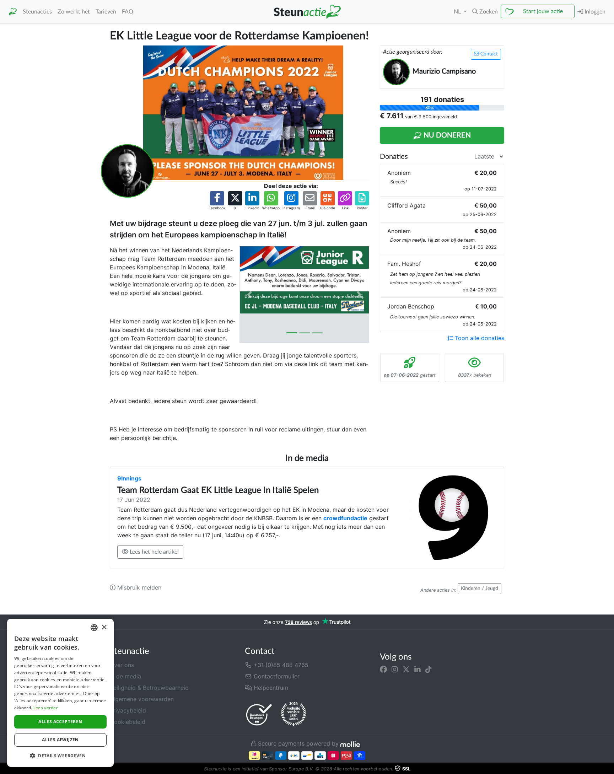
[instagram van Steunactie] (395, 669)
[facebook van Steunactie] (383, 669)
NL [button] (458, 12)
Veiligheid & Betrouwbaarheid (149, 687)
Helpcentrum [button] (270, 687)
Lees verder (45, 708)
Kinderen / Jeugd (479, 588)
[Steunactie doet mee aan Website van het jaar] (293, 714)
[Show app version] (609, 769)
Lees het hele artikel (153, 552)
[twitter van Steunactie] (406, 669)
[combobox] (94, 627)
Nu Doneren (446, 135)
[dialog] (60, 693)
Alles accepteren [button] (60, 722)
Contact (488, 54)
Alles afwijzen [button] (60, 740)
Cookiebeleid (127, 721)
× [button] (104, 627)
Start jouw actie (543, 11)
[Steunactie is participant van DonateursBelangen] (259, 714)
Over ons (122, 664)
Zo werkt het (74, 12)
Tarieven (106, 12)
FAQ (127, 12)
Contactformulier (276, 676)
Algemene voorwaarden (142, 699)
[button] (485, 12)
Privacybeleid (128, 710)
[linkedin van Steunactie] (417, 669)
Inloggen (594, 12)
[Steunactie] (13, 12)
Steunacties (37, 12)
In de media (125, 676)
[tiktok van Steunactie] (428, 669)
